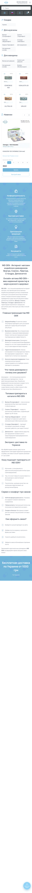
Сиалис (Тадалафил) (21, 35)
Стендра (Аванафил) (21, 40)
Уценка (4, 25)
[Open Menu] (30, 3)
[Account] (20, 13)
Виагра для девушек (8, 61)
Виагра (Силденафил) (6, 35)
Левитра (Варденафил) (6, 40)
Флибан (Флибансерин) (22, 66)
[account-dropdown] (4, 13)
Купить (16, 170)
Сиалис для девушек (20, 61)
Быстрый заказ (16, 174)
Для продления (22, 45)
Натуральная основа (6, 49)
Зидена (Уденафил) (8, 45)
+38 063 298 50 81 (21, 2)
